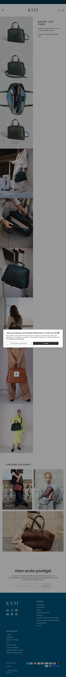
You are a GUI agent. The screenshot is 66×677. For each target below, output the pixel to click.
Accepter (45, 343)
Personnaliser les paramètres (18, 343)
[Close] (58, 332)
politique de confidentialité (16, 339)
